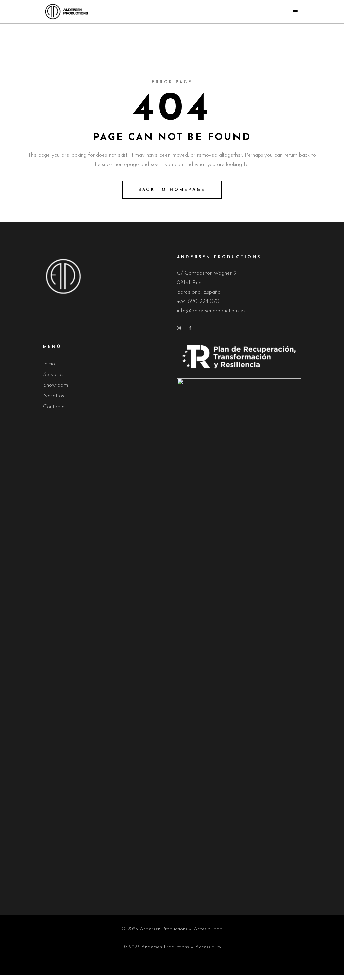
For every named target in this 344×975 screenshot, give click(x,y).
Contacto (54, 407)
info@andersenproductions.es (211, 311)
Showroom (55, 385)
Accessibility (208, 947)
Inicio (49, 364)
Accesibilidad (208, 929)
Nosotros (53, 396)
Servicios (53, 374)
